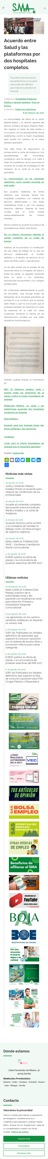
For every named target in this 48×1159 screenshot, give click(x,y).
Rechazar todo (24, 1153)
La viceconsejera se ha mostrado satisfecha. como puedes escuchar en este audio (24, 182)
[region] (24, 1132)
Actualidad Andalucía (26, 99)
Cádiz (14, 1082)
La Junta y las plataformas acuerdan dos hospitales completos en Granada (24, 409)
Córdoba (23, 1082)
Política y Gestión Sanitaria (17, 102)
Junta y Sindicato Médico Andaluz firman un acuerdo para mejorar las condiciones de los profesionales (23, 490)
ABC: (7, 389)
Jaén (6, 1085)
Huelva (41, 1082)
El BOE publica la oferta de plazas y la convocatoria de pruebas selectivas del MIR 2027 (23, 560)
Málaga (13, 1085)
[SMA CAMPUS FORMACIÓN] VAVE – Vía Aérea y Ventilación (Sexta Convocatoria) (22, 544)
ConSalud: (9, 437)
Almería (6, 1082)
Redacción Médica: (15, 406)
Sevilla (22, 1085)
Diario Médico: (11, 419)
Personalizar (24, 1146)
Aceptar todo (24, 1139)
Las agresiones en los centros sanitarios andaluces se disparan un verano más (24, 620)
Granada (33, 1082)
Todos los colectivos (25, 109)
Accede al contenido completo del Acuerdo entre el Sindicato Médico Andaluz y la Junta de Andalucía (23, 509)
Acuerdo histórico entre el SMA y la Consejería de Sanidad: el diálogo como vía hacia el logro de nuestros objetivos (23, 527)
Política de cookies (20, 1132)
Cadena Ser (18, 453)
